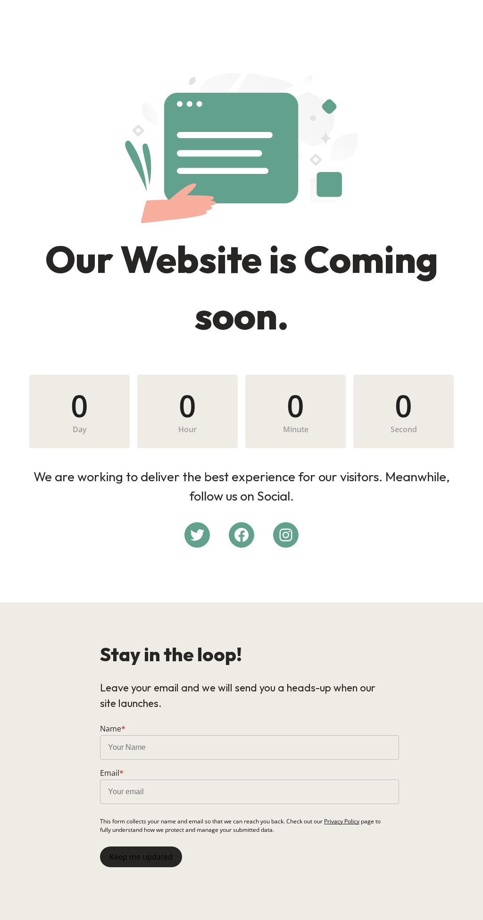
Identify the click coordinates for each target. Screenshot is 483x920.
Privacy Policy (341, 821)
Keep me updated (141, 857)
